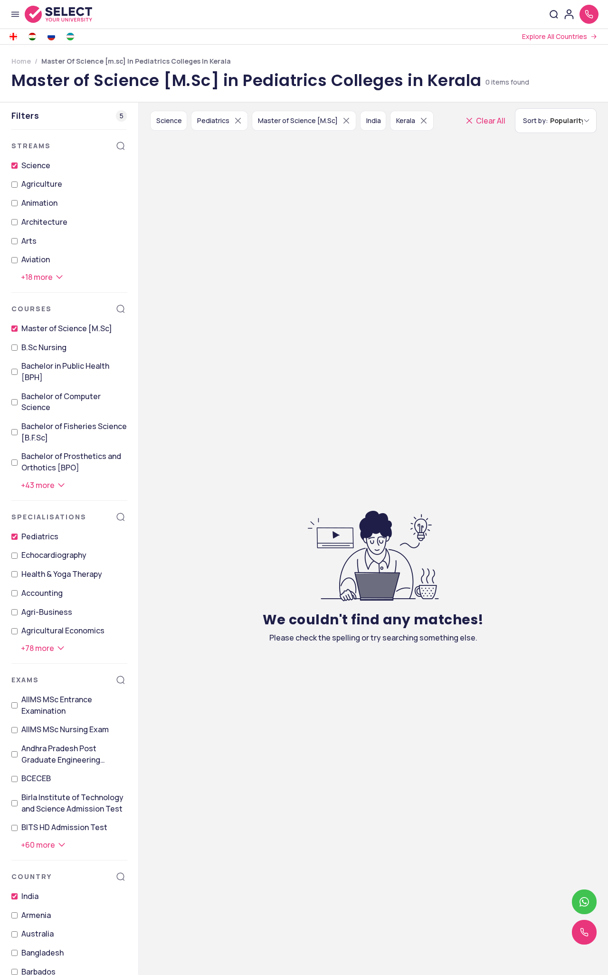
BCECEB (36, 778)
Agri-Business (46, 612)
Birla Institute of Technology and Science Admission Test (72, 803)
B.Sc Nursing (43, 347)
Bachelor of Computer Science (61, 402)
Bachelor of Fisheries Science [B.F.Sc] (74, 432)
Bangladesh (42, 952)
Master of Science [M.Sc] (66, 328)
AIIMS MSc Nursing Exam (65, 729)
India (29, 896)
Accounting (42, 593)
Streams (31, 145)
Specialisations (48, 516)
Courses (31, 308)
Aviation (35, 259)
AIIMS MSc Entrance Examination (56, 705)
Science (35, 165)
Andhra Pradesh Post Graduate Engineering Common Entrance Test (63, 754)
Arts (29, 241)
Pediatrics (39, 536)
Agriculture (41, 184)
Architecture (44, 222)
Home (21, 61)
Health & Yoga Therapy (61, 574)
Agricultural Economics (62, 630)
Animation (39, 203)
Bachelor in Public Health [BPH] (65, 371)
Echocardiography (53, 555)
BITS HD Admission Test (64, 827)
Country (31, 876)
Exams (25, 679)
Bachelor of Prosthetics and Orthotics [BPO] (71, 462)
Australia (37, 933)
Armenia (36, 915)
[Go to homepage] (68, 14)
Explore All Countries (554, 36)
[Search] (120, 146)
